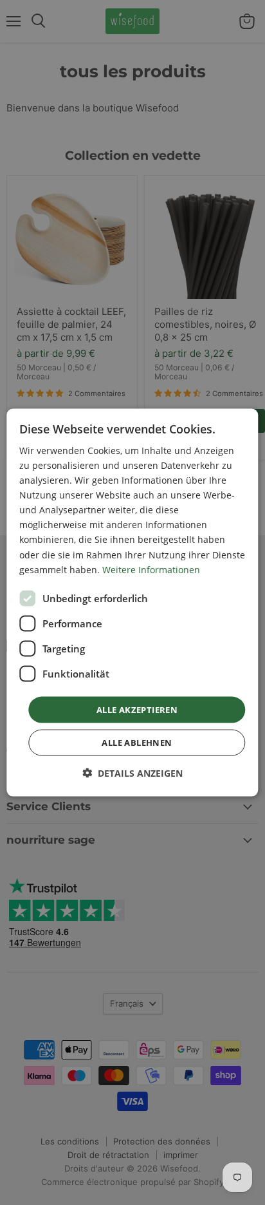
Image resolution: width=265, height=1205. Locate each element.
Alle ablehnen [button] (137, 742)
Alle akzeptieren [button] (137, 709)
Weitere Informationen (151, 569)
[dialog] (132, 602)
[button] (132, 773)
